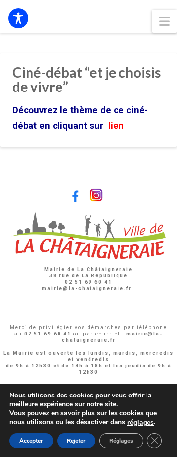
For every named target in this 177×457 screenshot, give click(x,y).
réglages (140, 422)
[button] (164, 21)
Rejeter (76, 441)
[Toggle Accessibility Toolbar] (18, 18)
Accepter (31, 441)
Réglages (121, 441)
